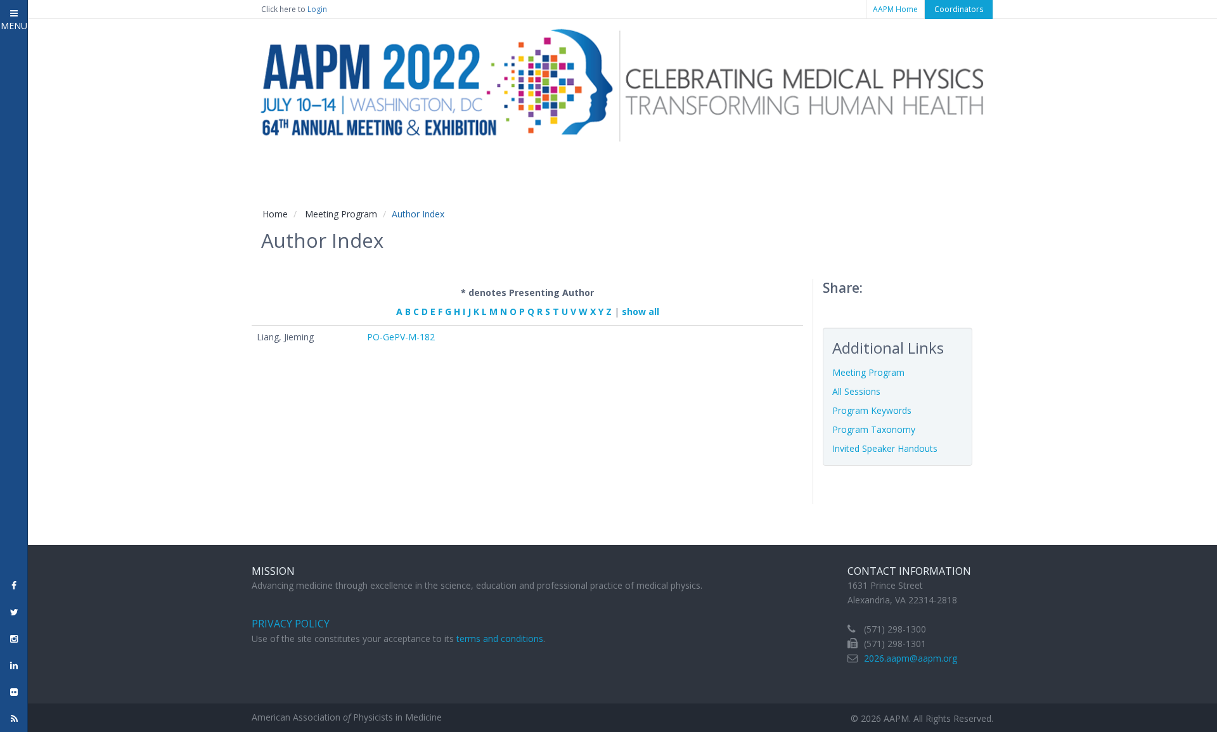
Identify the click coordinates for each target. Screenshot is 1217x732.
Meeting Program (341, 214)
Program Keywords (871, 410)
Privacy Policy (291, 624)
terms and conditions (499, 638)
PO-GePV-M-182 (401, 337)
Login (317, 9)
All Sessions (856, 391)
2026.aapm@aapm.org (910, 658)
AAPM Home (895, 9)
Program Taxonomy (873, 429)
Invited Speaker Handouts (884, 448)
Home (275, 214)
